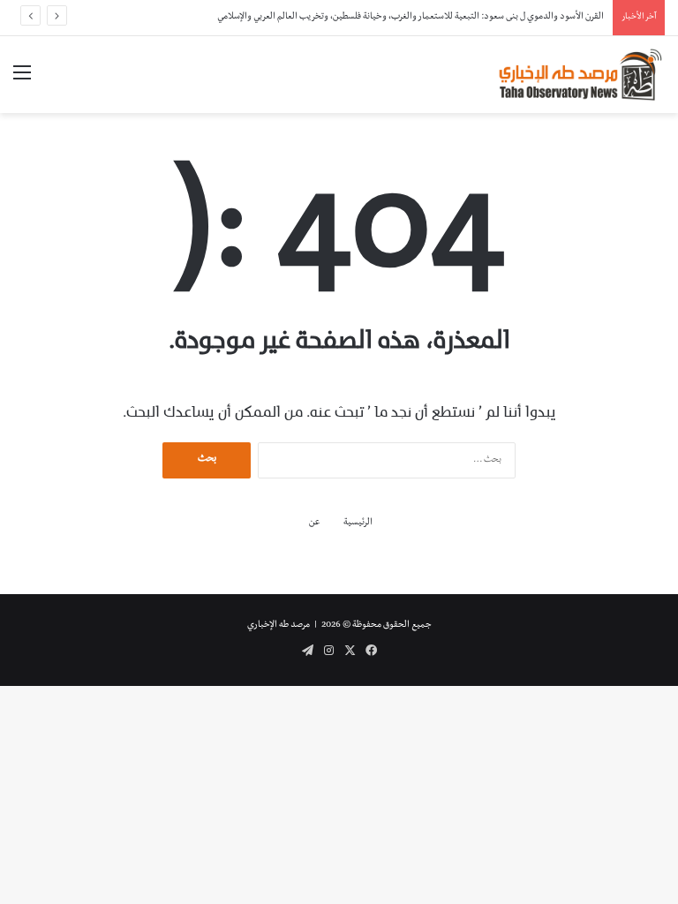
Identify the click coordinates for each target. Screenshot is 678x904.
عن (314, 523)
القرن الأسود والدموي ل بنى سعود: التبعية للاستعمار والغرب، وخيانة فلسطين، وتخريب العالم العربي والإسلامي (410, 17)
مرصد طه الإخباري (278, 625)
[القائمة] (22, 82)
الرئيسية (358, 523)
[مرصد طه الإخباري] (581, 75)
